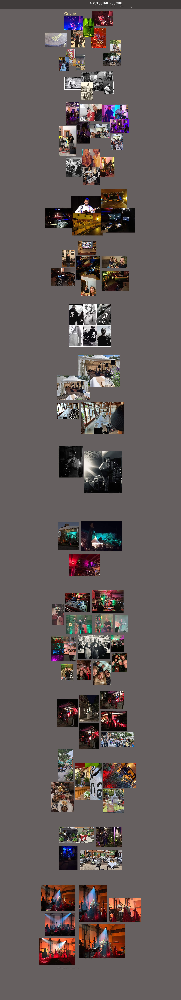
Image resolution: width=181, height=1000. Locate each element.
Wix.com (77, 968)
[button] (74, 154)
